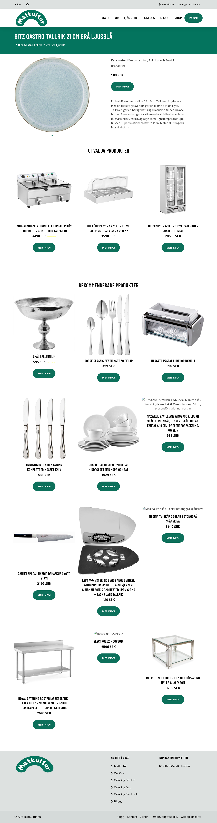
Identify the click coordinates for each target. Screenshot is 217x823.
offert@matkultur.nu (189, 4)
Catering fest (122, 787)
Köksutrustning (137, 60)
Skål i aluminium (44, 356)
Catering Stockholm (126, 794)
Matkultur (110, 18)
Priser (193, 18)
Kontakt (132, 817)
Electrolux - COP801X (109, 641)
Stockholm (168, 4)
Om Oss (119, 773)
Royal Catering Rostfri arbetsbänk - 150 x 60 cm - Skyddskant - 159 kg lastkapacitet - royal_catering (44, 703)
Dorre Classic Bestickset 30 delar (108, 361)
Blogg (164, 18)
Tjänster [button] (130, 18)
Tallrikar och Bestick (162, 60)
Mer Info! (122, 86)
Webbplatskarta (191, 817)
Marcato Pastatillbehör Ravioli (173, 361)
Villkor (144, 817)
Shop (178, 18)
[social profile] (27, 4)
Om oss (149, 18)
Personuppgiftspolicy (164, 817)
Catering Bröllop (124, 780)
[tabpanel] (52, 94)
